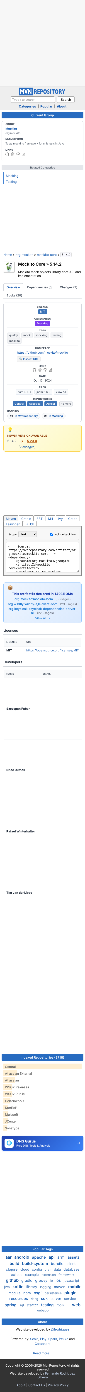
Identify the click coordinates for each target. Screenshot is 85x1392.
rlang (35, 1299)
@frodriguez (60, 1329)
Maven (11, 519)
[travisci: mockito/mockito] (13, 154)
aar (8, 1257)
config (37, 1269)
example (32, 1274)
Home (7, 255)
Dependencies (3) (40, 287)
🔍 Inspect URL (29, 359)
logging (46, 1287)
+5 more (66, 403)
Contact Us (36, 1385)
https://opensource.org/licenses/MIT (52, 650)
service (70, 1299)
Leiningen (13, 524)
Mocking (12, 176)
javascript (71, 1280)
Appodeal (35, 403)
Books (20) (14, 295)
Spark (52, 1339)
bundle (58, 1263)
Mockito (11, 128)
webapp (42, 1310)
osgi (38, 1293)
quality (13, 335)
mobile (75, 1286)
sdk (45, 1298)
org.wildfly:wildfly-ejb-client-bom (33, 604)
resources (19, 1298)
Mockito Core (31, 264)
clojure (12, 1269)
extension (49, 1275)
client (71, 1263)
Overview (13, 287)
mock (27, 335)
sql (22, 1305)
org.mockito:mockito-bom (34, 599)
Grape (72, 519)
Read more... (42, 1353)
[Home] (42, 94)
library (32, 1286)
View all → (42, 618)
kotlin (18, 1286)
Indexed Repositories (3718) (42, 1057)
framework (66, 1275)
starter (33, 1305)
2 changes (27, 447)
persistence (53, 1293)
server (56, 1298)
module (15, 1293)
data (58, 1269)
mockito (14, 340)
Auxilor (50, 403)
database (71, 1269)
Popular (46, 106)
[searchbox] (33, 99)
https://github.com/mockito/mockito (42, 352)
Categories (27, 106)
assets (74, 1257)
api (52, 1257)
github (12, 1280)
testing (57, 335)
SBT (39, 519)
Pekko (63, 1339)
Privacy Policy (58, 1385)
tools (61, 1305)
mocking (41, 335)
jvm (7, 1287)
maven (60, 1286)
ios (59, 1280)
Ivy (60, 519)
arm (61, 1257)
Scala (34, 1339)
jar (43, 392)
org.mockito (24, 255)
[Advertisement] (42, 42)
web (76, 1304)
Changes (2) (68, 287)
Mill (50, 519)
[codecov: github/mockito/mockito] (18, 154)
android (22, 1257)
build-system (35, 1263)
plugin (70, 1292)
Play (43, 1339)
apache (39, 1257)
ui (68, 1305)
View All (61, 392)
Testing (11, 181)
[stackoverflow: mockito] (23, 154)
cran (48, 1269)
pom (24, 392)
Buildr (30, 524)
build (15, 1263)
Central (19, 403)
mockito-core (47, 255)
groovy (42, 1280)
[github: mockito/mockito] (7, 154)
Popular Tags (42, 1249)
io (52, 1280)
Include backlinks (65, 534)
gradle (27, 1280)
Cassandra (43, 1344)
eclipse (17, 1274)
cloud (25, 1269)
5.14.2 (55, 264)
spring (11, 1305)
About (61, 106)
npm (27, 1293)
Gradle (26, 519)
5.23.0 (32, 441)
